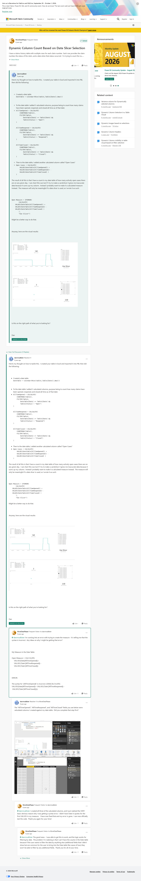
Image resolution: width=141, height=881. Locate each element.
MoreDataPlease (21, 40)
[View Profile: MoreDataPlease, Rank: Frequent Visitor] (11, 41)
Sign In (132, 19)
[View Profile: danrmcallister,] (14, 75)
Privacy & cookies (108, 872)
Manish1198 (116, 145)
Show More (15, 60)
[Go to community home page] (19, 19)
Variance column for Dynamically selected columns (113, 102)
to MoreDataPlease (43, 701)
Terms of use (120, 872)
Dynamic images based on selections (115, 123)
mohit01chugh (117, 117)
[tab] (113, 86)
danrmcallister (22, 74)
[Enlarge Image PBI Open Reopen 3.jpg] (47, 735)
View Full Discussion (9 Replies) (18, 352)
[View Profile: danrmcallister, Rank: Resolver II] (11, 359)
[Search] (118, 19)
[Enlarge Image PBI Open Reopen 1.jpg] (45, 259)
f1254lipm (114, 135)
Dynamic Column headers (111, 132)
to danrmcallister (45, 631)
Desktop (39, 25)
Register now (7, 11)
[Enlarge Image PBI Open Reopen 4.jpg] (47, 772)
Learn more (92, 30)
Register (124, 19)
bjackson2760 (117, 107)
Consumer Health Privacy (34, 876)
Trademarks (131, 872)
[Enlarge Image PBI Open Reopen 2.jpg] (45, 291)
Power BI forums (29, 25)
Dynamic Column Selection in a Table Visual (115, 113)
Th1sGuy (115, 126)
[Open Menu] (133, 25)
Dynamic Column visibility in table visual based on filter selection (114, 141)
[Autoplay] (111, 86)
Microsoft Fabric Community (14, 25)
